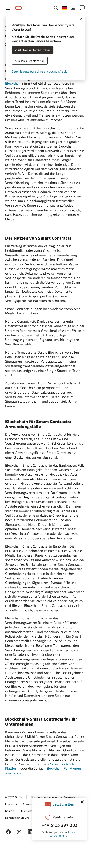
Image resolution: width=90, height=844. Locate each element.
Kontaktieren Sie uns (17, 817)
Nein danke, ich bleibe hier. (30, 60)
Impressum (12, 804)
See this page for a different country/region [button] (40, 71)
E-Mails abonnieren (30, 811)
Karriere (9, 811)
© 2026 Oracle (13, 797)
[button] (7, 8)
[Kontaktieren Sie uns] (82, 8)
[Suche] (56, 8)
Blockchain (13, 83)
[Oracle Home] (18, 8)
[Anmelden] (73, 8)
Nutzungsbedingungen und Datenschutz (55, 797)
